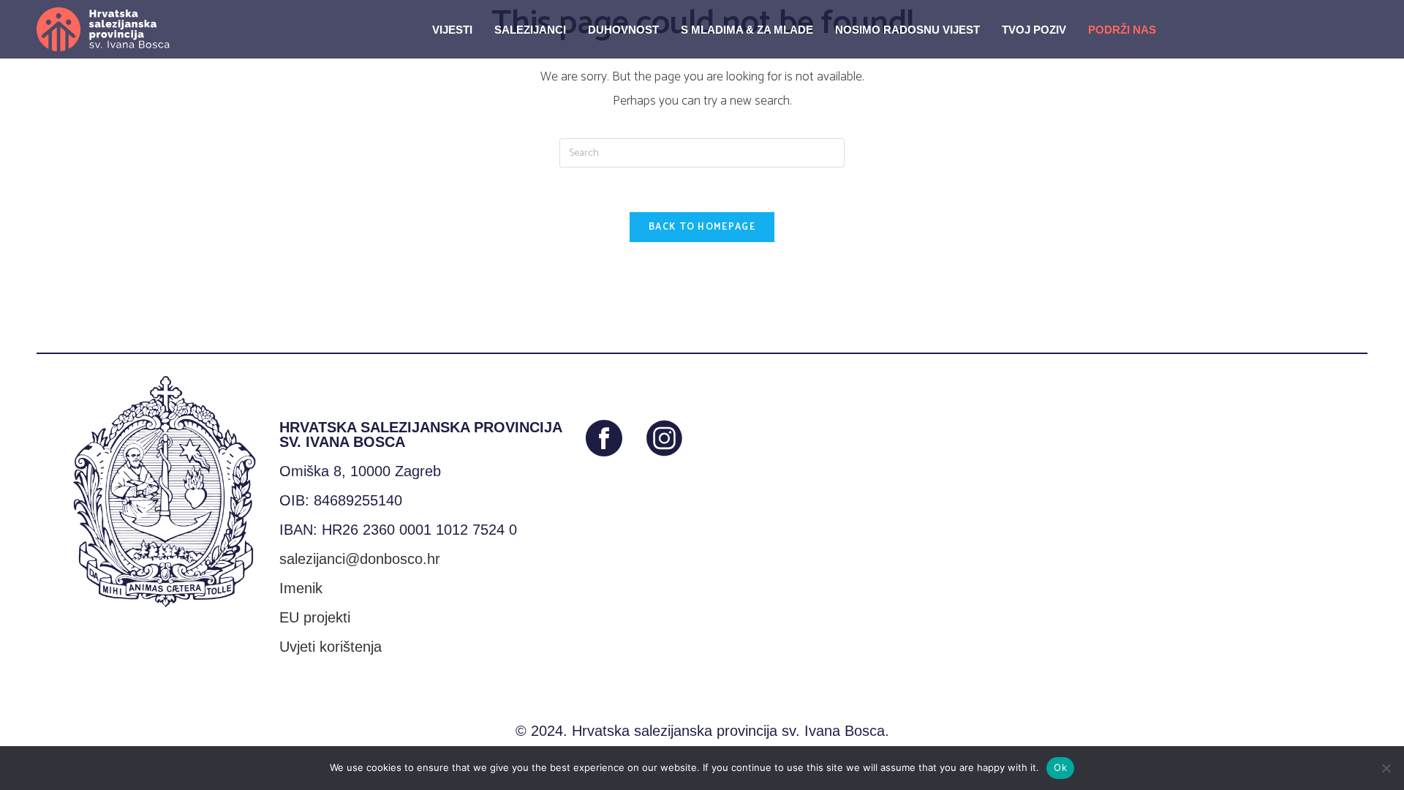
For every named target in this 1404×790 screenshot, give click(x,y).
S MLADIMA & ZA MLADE (747, 29)
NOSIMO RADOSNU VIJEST (907, 29)
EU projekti (314, 617)
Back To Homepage (702, 227)
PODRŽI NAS (1122, 29)
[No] (1385, 768)
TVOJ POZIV (1034, 29)
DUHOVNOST (623, 29)
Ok (1060, 767)
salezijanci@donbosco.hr (359, 559)
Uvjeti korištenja (330, 647)
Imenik (300, 588)
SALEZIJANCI (530, 29)
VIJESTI (452, 29)
